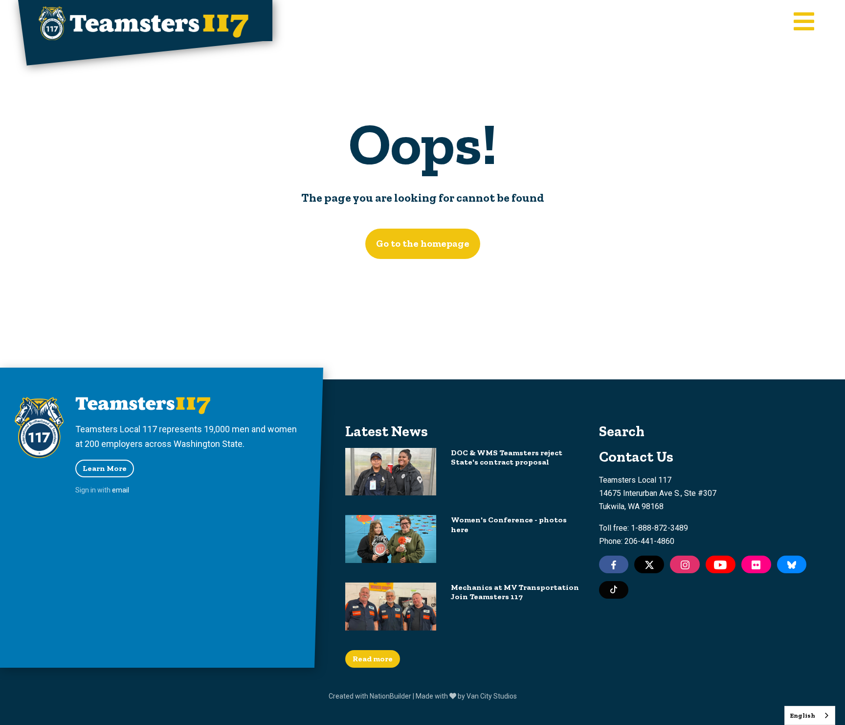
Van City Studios (492, 696)
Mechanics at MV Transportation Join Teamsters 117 (515, 592)
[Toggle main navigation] (804, 22)
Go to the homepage (422, 243)
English (802, 715)
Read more (373, 658)
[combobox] (809, 715)
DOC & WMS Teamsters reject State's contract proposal (506, 457)
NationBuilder (390, 696)
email (120, 490)
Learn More (105, 468)
